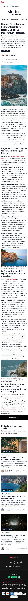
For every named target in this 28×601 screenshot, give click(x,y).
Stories (6, 6)
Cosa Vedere (5, 19)
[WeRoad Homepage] (2, 2)
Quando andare (15, 19)
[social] (7, 562)
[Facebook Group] (11, 562)
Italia (8, 50)
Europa (3, 50)
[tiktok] (21, 562)
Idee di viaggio (5, 455)
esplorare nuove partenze (9, 409)
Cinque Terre (12, 279)
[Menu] (25, 2)
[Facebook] (14, 562)
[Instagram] (17, 562)
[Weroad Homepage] (14, 558)
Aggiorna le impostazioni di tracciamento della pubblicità (14, 582)
